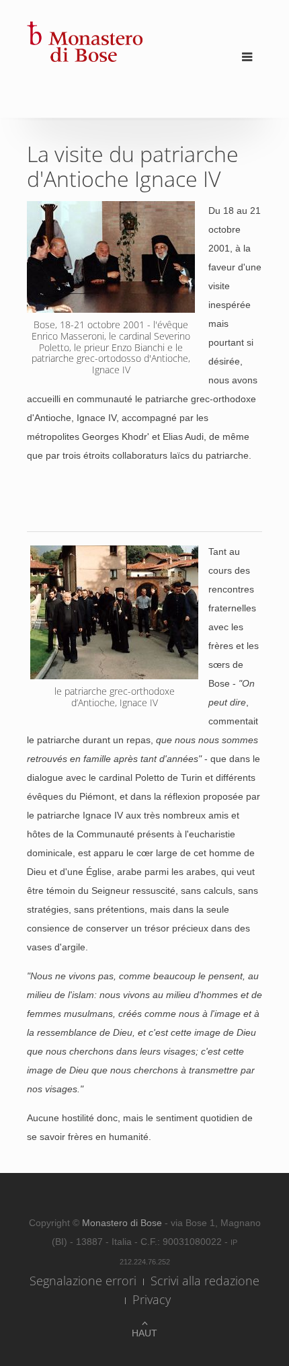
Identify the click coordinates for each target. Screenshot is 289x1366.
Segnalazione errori (83, 1281)
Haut (144, 1333)
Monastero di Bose (123, 1222)
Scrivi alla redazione (205, 1281)
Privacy (151, 1299)
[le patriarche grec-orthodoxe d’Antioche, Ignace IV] (111, 257)
